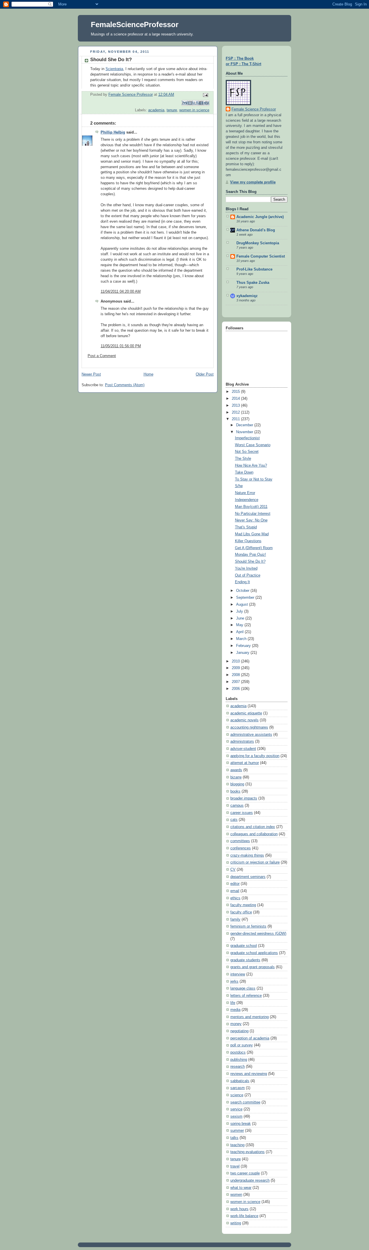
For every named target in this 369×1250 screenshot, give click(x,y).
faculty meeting (243, 905)
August (242, 605)
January (243, 653)
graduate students (245, 960)
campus (237, 806)
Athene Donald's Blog (255, 230)
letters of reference (246, 996)
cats (234, 820)
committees (240, 841)
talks (234, 1138)
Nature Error (245, 493)
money (236, 1024)
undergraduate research (250, 1180)
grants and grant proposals (252, 967)
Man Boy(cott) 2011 (251, 507)
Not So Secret (247, 452)
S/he (239, 486)
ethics (235, 898)
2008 (236, 675)
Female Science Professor (253, 109)
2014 (236, 399)
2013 (236, 405)
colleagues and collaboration (254, 834)
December (245, 425)
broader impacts (243, 798)
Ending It (242, 582)
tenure (172, 110)
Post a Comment (102, 356)
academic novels (244, 720)
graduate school (243, 946)
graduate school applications (254, 953)
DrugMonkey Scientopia (257, 243)
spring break (240, 1124)
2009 (236, 668)
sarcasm (237, 1088)
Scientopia (114, 69)
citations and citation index (252, 827)
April (240, 632)
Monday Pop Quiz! (250, 555)
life (232, 1003)
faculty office (241, 912)
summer (237, 1131)
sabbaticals (239, 1081)
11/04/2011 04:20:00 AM (121, 292)
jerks (234, 981)
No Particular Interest (252, 514)
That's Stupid (246, 527)
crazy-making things (247, 855)
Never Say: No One (251, 520)
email (234, 891)
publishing (238, 1060)
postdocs (238, 1052)
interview (237, 974)
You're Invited (246, 568)
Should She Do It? (250, 562)
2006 (236, 689)
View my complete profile (253, 182)
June (240, 618)
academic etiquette (246, 713)
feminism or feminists (248, 926)
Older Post (205, 374)
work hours (239, 1209)
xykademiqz (247, 296)
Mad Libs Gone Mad (252, 534)
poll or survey (241, 1045)
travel (235, 1166)
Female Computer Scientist (260, 256)
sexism (236, 1116)
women (236, 1195)
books (235, 791)
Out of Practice (247, 575)
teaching (237, 1145)
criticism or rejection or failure (255, 862)
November (245, 432)
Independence (246, 500)
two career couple (245, 1173)
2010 (236, 661)
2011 (236, 419)
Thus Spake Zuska (252, 283)
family (235, 919)
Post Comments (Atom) (124, 385)
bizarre (236, 777)
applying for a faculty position (254, 756)
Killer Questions (248, 541)
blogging (237, 784)
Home (148, 374)
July (240, 611)
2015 (236, 392)
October (243, 591)
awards (236, 770)
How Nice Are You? (251, 465)
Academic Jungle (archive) (260, 217)
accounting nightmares (249, 727)
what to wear (240, 1188)
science (236, 1095)
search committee (245, 1102)
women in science (194, 110)
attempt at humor (244, 763)
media (235, 1010)
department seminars (248, 877)
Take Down (244, 472)
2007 (236, 682)
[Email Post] (204, 95)
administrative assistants (251, 735)
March (242, 639)
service (236, 1109)
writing (235, 1223)
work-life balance (244, 1216)
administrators (242, 742)
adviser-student (243, 749)
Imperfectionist (247, 438)
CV (233, 870)
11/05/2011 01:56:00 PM (121, 346)
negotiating (239, 1031)
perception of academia (249, 1038)
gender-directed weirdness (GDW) (258, 934)
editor (235, 884)
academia (156, 110)
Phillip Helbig (113, 132)
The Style (243, 459)
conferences (240, 848)
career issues (241, 813)
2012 (236, 412)
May (240, 625)
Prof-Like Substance (254, 269)
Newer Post (91, 374)
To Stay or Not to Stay (253, 479)
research (237, 1067)
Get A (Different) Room (254, 548)
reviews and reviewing (248, 1074)
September (245, 598)
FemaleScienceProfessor (134, 24)
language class (242, 988)
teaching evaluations (247, 1152)
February (244, 646)
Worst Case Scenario (252, 445)
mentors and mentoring (249, 1017)
